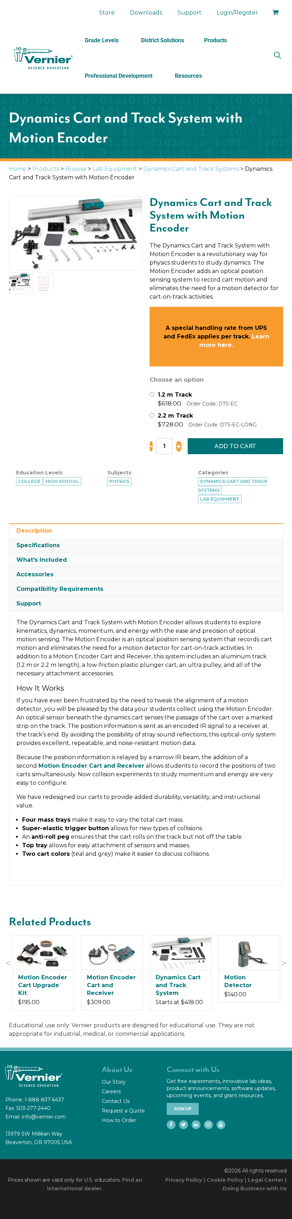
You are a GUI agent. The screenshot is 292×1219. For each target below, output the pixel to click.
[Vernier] (43, 58)
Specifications (38, 545)
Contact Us (116, 1101)
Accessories (34, 574)
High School (62, 481)
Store (107, 12)
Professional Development (118, 75)
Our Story (114, 1082)
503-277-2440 (33, 1108)
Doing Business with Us (255, 1188)
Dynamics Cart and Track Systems (191, 168)
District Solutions (162, 40)
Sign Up (182, 1109)
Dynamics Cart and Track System (178, 985)
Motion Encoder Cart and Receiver (91, 765)
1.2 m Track (175, 394)
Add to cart (235, 446)
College (29, 481)
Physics (119, 481)
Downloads (146, 12)
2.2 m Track (175, 415)
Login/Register (237, 12)
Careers (111, 1091)
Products (215, 40)
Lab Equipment (115, 168)
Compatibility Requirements (59, 589)
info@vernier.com (44, 1117)
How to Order (119, 1120)
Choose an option (177, 379)
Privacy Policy (183, 1180)
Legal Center (265, 1180)
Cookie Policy (225, 1180)
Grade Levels (102, 40)
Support (189, 12)
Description (34, 530)
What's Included (41, 559)
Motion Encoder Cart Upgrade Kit (42, 985)
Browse (76, 168)
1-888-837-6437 (44, 1099)
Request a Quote (123, 1111)
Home (17, 168)
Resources (188, 75)
